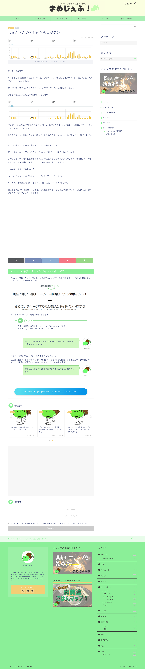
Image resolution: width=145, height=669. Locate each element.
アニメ (119, 626)
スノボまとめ (119, 597)
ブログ (11, 28)
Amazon (104, 19)
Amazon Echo (119, 559)
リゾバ (119, 605)
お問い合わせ (126, 19)
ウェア (119, 591)
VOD (118, 564)
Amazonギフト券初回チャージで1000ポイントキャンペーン (50, 392)
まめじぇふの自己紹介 (113, 131)
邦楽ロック (119, 654)
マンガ (118, 616)
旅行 (118, 634)
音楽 (118, 651)
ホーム (18, 19)
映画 (119, 629)
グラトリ (119, 594)
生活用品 (118, 640)
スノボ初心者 (39, 19)
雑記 (118, 646)
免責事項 (29, 666)
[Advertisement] (50, 227)
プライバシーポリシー (16, 666)
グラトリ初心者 (61, 19)
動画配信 (118, 622)
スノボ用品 (119, 602)
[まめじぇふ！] (72, 13)
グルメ (118, 576)
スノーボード (118, 587)
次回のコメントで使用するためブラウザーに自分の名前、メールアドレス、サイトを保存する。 (50, 523)
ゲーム (118, 581)
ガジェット (82, 19)
